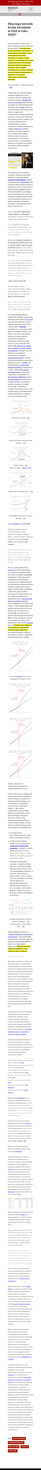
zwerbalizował (21, 1098)
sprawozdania (24, 182)
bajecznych (18, 129)
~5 (31, 594)
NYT (27, 1072)
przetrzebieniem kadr (15, 358)
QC (22, 1067)
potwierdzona (18, 1151)
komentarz (16, 524)
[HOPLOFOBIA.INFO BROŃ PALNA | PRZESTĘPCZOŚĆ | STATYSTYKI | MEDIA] (13, 9)
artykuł (29, 468)
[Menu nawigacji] (31, 9)
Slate (9, 1082)
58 (29, 1222)
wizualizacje (19, 676)
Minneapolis (11, 1192)
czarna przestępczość (16, 1442)
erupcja (10, 570)
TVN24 (26, 1)
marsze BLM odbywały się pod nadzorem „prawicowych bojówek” (19, 1380)
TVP (31, 1)
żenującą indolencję (14, 379)
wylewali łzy (11, 1375)
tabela (24, 468)
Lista (22, 1164)
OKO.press (26, 4)
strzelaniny (13, 1450)
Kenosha (10, 1169)
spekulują (30, 623)
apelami (25, 362)
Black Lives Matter (19, 1438)
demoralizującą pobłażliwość (17, 377)
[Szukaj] (20, 14)
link (28, 418)
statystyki (24, 1446)
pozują (22, 107)
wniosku (23, 1214)
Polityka (18, 4)
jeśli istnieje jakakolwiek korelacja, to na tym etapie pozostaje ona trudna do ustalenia (20, 1032)
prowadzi (27, 1123)
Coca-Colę (29, 319)
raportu (22, 189)
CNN (22, 1062)
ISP (13, 4)
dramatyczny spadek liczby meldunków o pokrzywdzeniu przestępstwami (19, 348)
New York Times (13, 1446)
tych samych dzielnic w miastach (21, 1304)
